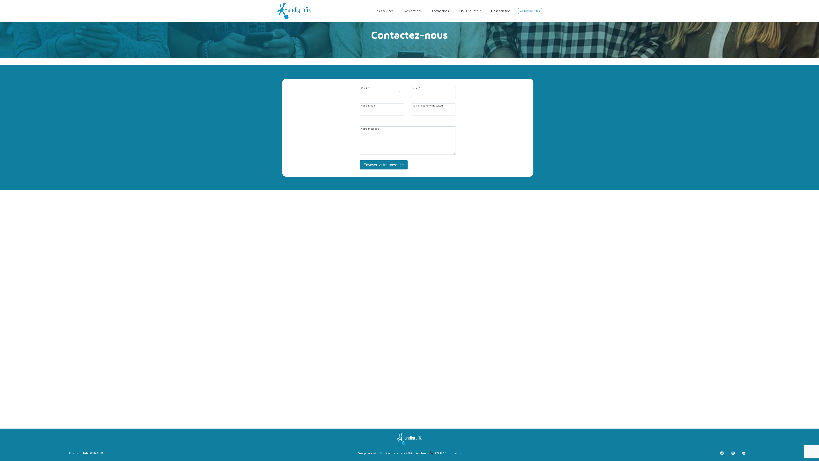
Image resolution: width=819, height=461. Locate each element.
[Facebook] (722, 453)
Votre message (370, 128)
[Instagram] (733, 453)
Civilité (366, 87)
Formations (440, 11)
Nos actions (413, 11)
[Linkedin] (744, 453)
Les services (384, 11)
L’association (501, 11)
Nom (416, 87)
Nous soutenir (470, 11)
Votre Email (368, 105)
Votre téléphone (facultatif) (428, 105)
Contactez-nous (530, 10)
